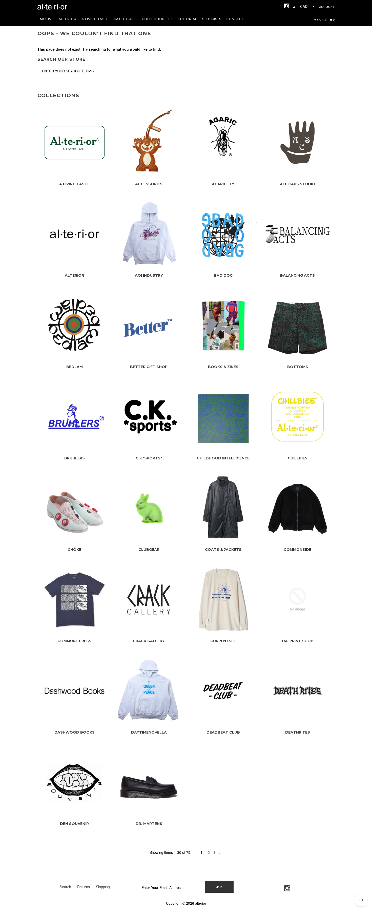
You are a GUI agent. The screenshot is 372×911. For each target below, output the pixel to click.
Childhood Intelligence (223, 458)
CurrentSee (223, 641)
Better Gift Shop (149, 367)
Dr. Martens (149, 823)
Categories (125, 19)
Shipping (103, 886)
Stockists (211, 19)
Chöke (74, 549)
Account (327, 7)
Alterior (67, 19)
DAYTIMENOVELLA (149, 732)
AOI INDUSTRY (149, 275)
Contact (234, 19)
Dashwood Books (74, 732)
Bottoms (297, 367)
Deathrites (297, 732)
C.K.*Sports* (149, 458)
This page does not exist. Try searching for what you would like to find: (99, 49)
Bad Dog (223, 275)
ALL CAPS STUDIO (297, 184)
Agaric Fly (223, 184)
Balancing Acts (297, 275)
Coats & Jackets (223, 549)
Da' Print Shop (297, 641)
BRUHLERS (74, 458)
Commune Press (74, 641)
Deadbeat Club (223, 732)
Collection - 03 (157, 19)
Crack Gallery (149, 641)
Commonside (297, 549)
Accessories (148, 184)
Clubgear (148, 549)
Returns (83, 886)
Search (65, 886)
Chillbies (297, 458)
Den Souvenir (74, 823)
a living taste (95, 19)
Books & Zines (223, 367)
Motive (47, 19)
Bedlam (74, 367)
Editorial (187, 19)
